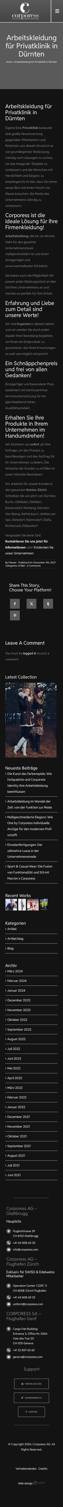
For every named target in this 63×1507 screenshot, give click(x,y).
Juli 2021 (13, 1165)
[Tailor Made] (22, 904)
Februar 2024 (17, 981)
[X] (31, 604)
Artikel (21, 565)
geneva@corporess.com (28, 1357)
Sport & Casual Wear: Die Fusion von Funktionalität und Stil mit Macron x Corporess (29, 872)
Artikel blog (15, 939)
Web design (25, 1483)
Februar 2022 (16, 1097)
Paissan (12, 562)
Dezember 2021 (18, 1117)
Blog (10, 948)
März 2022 (15, 1088)
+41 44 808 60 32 (24, 1297)
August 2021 (16, 1155)
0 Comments (34, 565)
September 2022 (19, 1029)
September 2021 (19, 1146)
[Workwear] (44, 904)
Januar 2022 (16, 1107)
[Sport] (33, 904)
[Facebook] (15, 604)
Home (9, 61)
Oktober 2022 (17, 1020)
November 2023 (18, 1010)
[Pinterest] (15, 615)
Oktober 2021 (17, 1136)
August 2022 (16, 1039)
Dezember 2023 (18, 1000)
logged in (29, 653)
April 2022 (14, 1078)
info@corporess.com (25, 1249)
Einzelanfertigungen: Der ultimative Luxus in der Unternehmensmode (25, 851)
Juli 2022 (13, 1049)
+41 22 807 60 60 (24, 1350)
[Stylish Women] (31, 684)
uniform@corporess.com (28, 1304)
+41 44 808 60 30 (24, 1243)
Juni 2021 (14, 1175)
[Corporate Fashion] (11, 904)
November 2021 (18, 1126)
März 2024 (15, 971)
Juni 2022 (14, 1058)
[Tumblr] (48, 604)
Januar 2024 (16, 990)
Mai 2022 (13, 1068)
